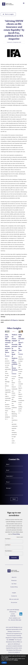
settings (16, 660)
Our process (14, 602)
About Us (14, 577)
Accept (4, 662)
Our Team (14, 584)
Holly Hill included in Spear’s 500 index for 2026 (21, 342)
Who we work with (14, 599)
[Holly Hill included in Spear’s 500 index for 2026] (20, 331)
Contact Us (14, 596)
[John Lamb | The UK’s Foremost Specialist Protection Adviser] (8, 6)
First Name (8, 538)
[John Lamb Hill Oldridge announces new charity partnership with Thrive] (7, 331)
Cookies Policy (14, 587)
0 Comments (8, 355)
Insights (14, 593)
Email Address (8, 551)
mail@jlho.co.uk (16, 618)
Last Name (8, 545)
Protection (14, 580)
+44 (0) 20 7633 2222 (15, 620)
